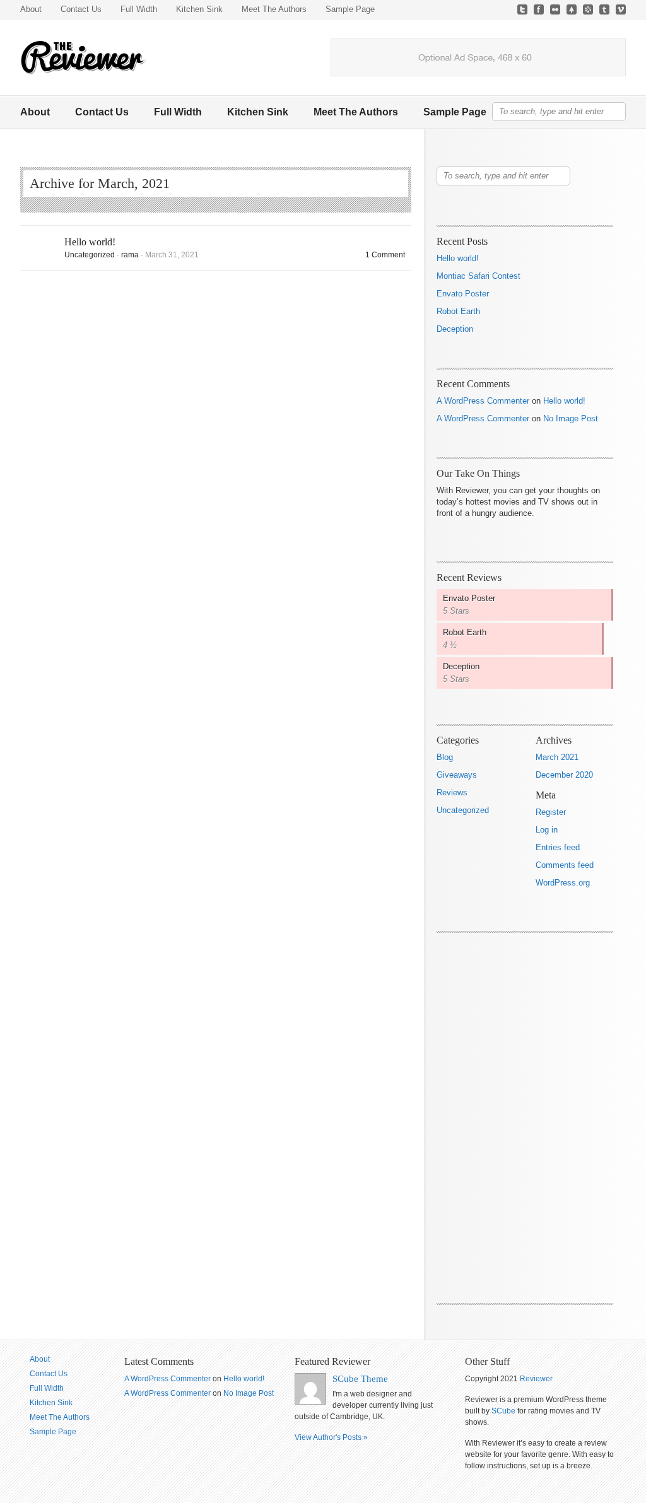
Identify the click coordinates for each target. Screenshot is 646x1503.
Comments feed (565, 865)
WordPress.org (563, 882)
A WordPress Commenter (483, 401)
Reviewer (536, 1378)
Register (551, 812)
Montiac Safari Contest (478, 276)
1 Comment (385, 254)
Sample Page (350, 9)
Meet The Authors (274, 9)
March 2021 (557, 757)
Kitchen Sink (199, 9)
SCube (503, 1411)
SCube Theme (360, 1379)
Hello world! (89, 242)
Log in (547, 829)
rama (130, 254)
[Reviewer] (83, 57)
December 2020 (564, 775)
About (31, 9)
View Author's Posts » (331, 1437)
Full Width (138, 9)
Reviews (452, 792)
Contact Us (81, 9)
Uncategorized (89, 254)
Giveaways (457, 775)
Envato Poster (463, 293)
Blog (445, 757)
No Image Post (570, 418)
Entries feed (558, 847)
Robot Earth (458, 311)
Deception (455, 329)
